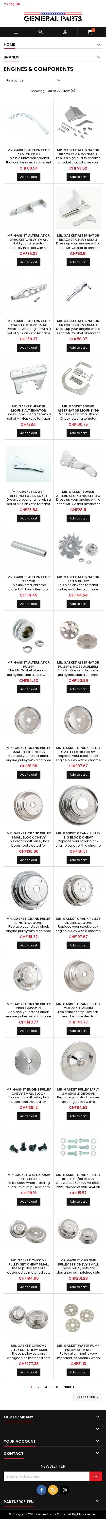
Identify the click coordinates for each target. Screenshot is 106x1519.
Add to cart (28, 177)
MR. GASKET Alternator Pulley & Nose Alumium (78, 664)
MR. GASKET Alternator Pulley (28, 664)
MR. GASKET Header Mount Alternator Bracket (28, 410)
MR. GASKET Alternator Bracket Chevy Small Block (78, 154)
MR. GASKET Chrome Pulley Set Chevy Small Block (28, 1264)
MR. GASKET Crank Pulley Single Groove (29, 920)
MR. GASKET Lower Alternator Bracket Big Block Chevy (78, 495)
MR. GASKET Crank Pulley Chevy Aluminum (78, 1006)
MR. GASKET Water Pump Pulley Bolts (29, 1177)
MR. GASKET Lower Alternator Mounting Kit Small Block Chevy (78, 410)
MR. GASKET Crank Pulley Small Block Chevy (29, 750)
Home (9, 44)
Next (70, 1386)
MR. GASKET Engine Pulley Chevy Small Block (28, 1091)
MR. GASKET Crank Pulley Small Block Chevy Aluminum (29, 837)
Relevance (34, 80)
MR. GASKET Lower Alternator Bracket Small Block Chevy (29, 495)
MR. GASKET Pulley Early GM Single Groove (78, 1091)
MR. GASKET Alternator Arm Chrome (28, 152)
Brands (11, 57)
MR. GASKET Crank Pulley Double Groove (78, 920)
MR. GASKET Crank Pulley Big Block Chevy (78, 835)
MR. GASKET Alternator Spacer (28, 579)
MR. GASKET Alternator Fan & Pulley (78, 579)
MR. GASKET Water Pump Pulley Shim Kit (78, 1347)
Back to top (88, 1397)
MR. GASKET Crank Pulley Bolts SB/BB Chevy (78, 1177)
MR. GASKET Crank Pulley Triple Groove (29, 1006)
